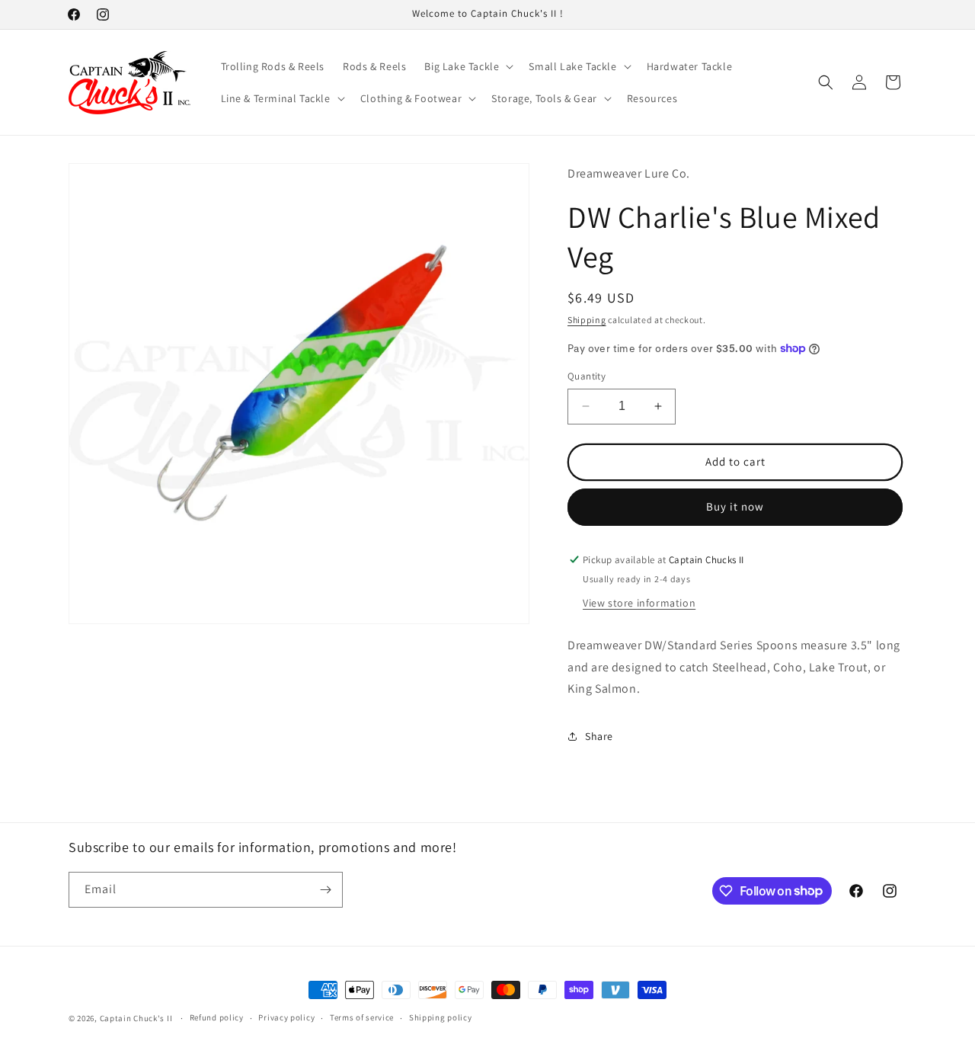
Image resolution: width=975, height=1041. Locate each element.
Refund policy (217, 1017)
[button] (467, 66)
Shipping (586, 319)
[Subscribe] (325, 890)
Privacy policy (286, 1017)
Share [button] (599, 736)
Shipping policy (440, 1017)
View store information (639, 603)
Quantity (586, 376)
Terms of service (362, 1017)
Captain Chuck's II (136, 1018)
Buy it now (735, 506)
